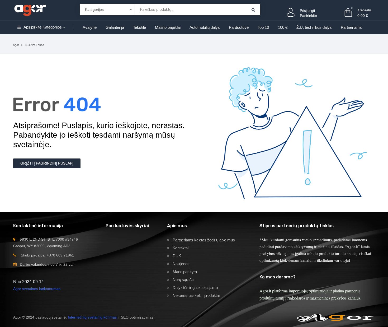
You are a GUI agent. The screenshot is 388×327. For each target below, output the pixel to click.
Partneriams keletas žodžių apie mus (204, 240)
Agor (16, 44)
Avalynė (90, 27)
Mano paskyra (185, 271)
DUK (177, 256)
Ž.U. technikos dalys (314, 27)
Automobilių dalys (205, 27)
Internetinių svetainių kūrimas (92, 317)
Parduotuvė (239, 27)
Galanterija (115, 27)
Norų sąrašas (184, 279)
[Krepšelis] (253, 9)
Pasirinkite (308, 15)
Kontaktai (180, 248)
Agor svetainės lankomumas (36, 289)
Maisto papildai (168, 27)
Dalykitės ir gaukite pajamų (195, 287)
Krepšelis (364, 10)
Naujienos (181, 263)
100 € (282, 27)
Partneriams (351, 27)
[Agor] (30, 9)
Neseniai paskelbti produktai (196, 295)
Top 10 (263, 27)
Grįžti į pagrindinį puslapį (46, 163)
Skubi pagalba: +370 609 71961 (47, 255)
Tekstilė (139, 27)
